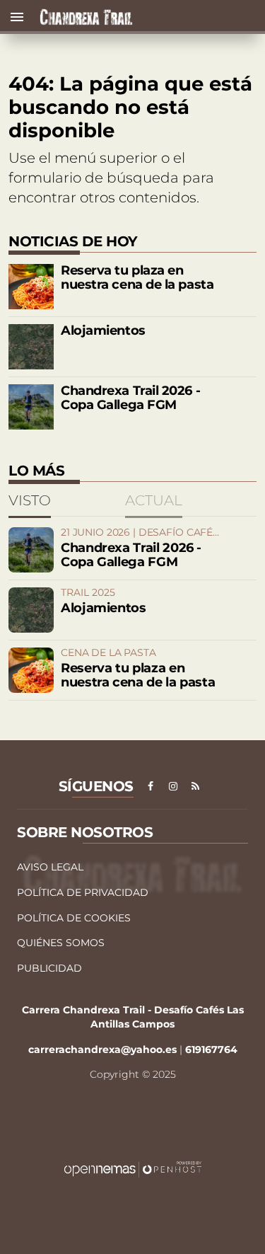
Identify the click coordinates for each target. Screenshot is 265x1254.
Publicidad (49, 968)
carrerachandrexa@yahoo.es (102, 1049)
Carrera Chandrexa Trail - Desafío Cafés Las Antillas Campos (133, 1016)
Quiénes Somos (61, 942)
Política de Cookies (74, 917)
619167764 (211, 1049)
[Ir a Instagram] (173, 786)
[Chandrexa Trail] (152, 16)
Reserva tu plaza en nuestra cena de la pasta (137, 277)
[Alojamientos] (31, 346)
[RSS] (195, 786)
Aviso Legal (50, 867)
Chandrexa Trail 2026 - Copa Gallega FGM (130, 398)
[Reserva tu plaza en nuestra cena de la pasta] (31, 286)
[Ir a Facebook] (150, 786)
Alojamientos (103, 330)
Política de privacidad (82, 892)
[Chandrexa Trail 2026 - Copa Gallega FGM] (31, 407)
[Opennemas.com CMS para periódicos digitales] (133, 1168)
